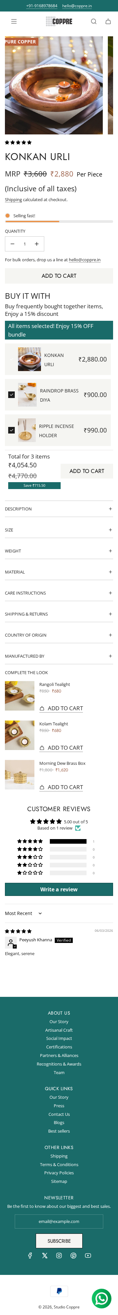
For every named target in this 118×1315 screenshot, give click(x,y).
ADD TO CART (86, 471)
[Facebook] (30, 1257)
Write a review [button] (59, 889)
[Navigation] (14, 21)
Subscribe (59, 1241)
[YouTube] (88, 1257)
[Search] (94, 21)
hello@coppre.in (77, 6)
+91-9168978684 (41, 6)
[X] (44, 1257)
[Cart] (108, 21)
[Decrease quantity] (12, 244)
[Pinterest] (73, 1257)
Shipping (13, 199)
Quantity (15, 231)
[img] (18, 931)
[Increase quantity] (37, 244)
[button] (18, 142)
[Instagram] (59, 1257)
